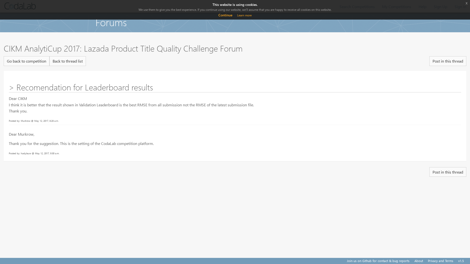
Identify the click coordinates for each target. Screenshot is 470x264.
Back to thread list (68, 61)
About (418, 261)
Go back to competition (26, 61)
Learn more (244, 15)
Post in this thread (448, 61)
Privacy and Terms (440, 261)
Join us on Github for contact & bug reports (378, 261)
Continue (225, 15)
